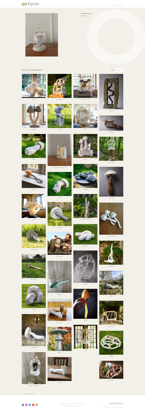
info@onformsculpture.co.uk (75, 406)
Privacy (113, 407)
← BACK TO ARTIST (28, 394)
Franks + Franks (108, 407)
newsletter (119, 5)
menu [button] (112, 5)
